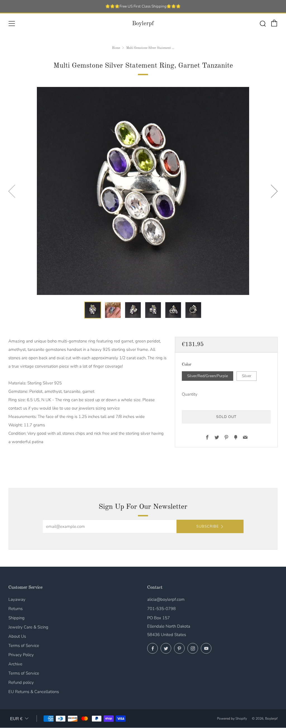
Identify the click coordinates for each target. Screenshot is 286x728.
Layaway (16, 599)
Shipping (16, 618)
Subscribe (207, 526)
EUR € (16, 718)
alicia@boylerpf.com (166, 599)
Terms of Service (23, 645)
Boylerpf (143, 24)
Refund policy (21, 682)
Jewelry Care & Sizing (28, 627)
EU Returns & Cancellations (33, 691)
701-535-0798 (161, 608)
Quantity (189, 394)
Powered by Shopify (232, 718)
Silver (246, 376)
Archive (15, 664)
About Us (17, 636)
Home (116, 48)
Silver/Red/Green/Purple (207, 376)
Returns (15, 608)
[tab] (92, 310)
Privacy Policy (21, 655)
